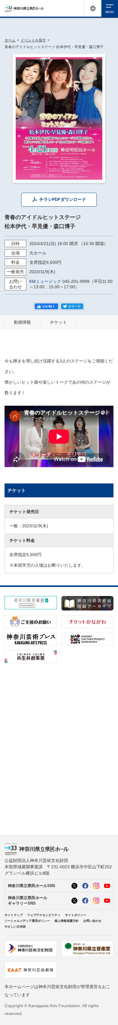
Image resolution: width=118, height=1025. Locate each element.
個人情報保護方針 (66, 920)
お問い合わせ (92, 920)
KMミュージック (45, 281)
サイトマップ (14, 915)
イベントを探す (33, 40)
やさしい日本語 (15, 926)
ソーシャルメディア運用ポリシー (27, 920)
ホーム (10, 40)
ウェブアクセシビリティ (44, 915)
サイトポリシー (75, 915)
